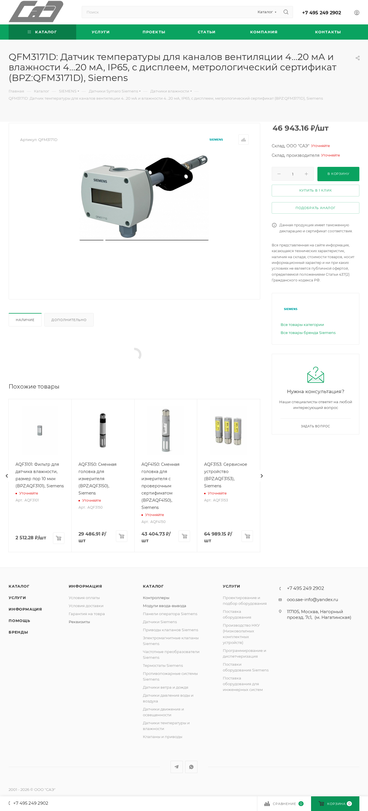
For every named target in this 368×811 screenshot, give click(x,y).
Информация (25, 609)
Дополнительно (68, 320)
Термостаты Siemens (163, 665)
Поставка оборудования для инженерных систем (243, 684)
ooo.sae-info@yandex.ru (312, 599)
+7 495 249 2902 (321, 13)
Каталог (19, 586)
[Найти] (286, 12)
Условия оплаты (84, 597)
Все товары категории (302, 324)
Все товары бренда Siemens (308, 332)
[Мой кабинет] (356, 13)
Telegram (176, 767)
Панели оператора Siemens (170, 613)
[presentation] (7, 476)
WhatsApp (191, 767)
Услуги (17, 597)
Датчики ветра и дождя (165, 687)
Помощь (19, 620)
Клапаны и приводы (162, 736)
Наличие (25, 320)
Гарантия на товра (87, 613)
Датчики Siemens (160, 621)
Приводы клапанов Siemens (170, 629)
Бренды (18, 632)
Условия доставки (86, 605)
